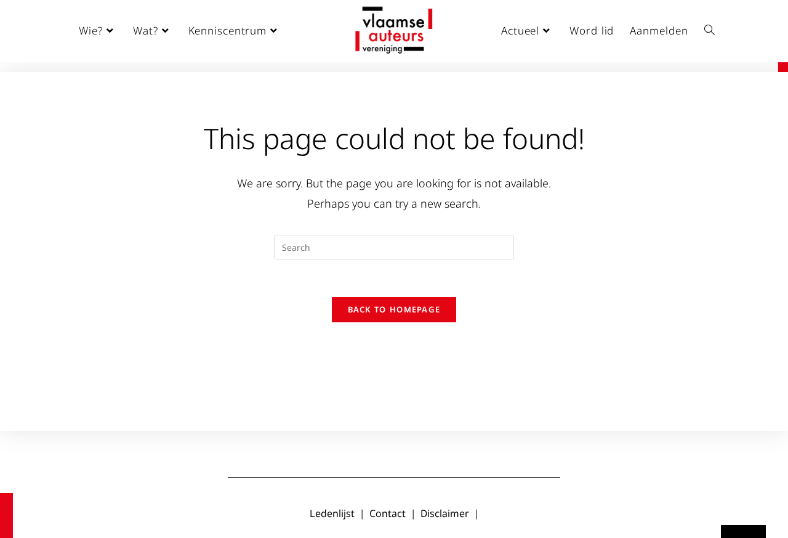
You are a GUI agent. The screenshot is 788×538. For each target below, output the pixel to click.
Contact (387, 513)
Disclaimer (444, 513)
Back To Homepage (394, 309)
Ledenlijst (332, 513)
